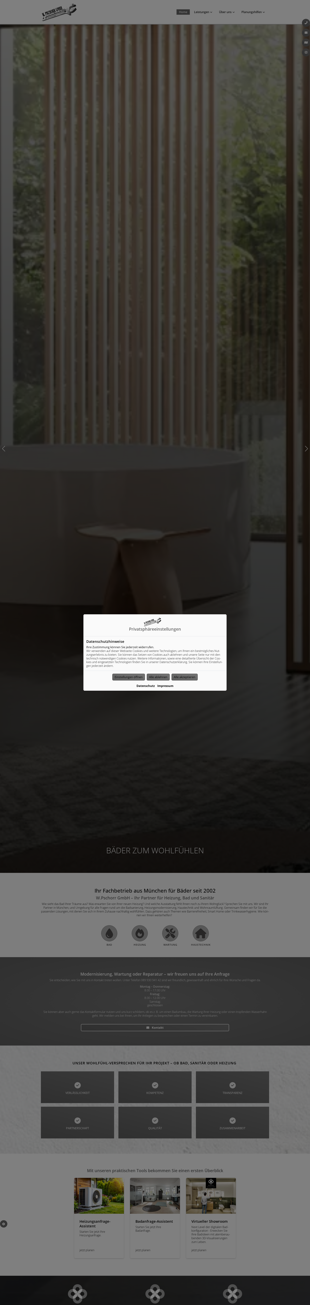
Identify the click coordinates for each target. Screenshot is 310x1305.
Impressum (165, 686)
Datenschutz (146, 686)
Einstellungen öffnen (129, 677)
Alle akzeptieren (184, 677)
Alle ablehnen (158, 677)
